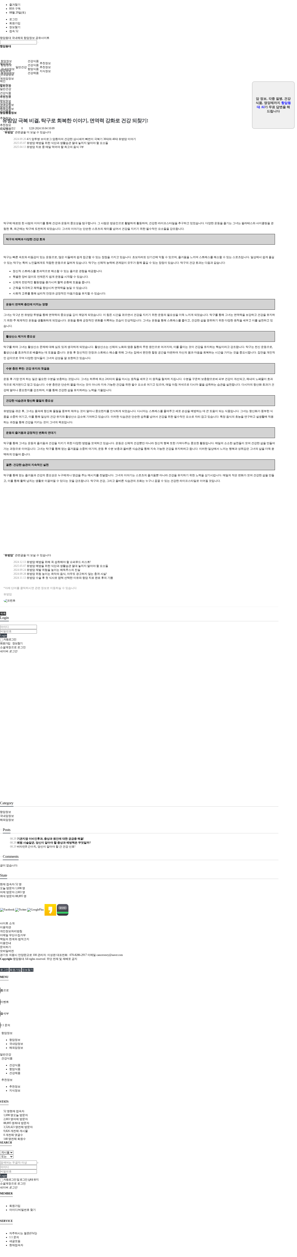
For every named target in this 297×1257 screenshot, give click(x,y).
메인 (3, 81)
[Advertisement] (139, 187)
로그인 (13, 19)
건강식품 (33, 61)
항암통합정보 (8, 112)
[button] (3, 613)
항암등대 (6, 38)
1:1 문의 (14, 1237)
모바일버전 (7, 951)
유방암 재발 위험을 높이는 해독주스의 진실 (46, 570)
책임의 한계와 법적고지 (14, 939)
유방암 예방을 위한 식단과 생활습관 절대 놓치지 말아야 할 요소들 (60, 143)
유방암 (7, 594)
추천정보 (45, 63)
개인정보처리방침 (11, 931)
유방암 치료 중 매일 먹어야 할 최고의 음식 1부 (48, 147)
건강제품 (33, 73)
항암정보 (6, 61)
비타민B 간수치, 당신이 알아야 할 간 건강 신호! (42, 846)
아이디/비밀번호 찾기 (22, 1209)
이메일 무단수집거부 (13, 935)
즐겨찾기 (14, 4)
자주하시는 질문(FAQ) (23, 1233)
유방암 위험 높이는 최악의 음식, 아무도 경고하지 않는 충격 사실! (60, 573)
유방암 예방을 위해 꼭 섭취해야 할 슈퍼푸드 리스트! (52, 562)
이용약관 (5, 927)
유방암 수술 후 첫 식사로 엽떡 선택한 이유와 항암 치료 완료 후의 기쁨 (63, 577)
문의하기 (5, 947)
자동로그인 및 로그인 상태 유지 (21, 1179)
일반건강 (21, 67)
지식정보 (45, 71)
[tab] (148, 1033)
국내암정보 (8, 69)
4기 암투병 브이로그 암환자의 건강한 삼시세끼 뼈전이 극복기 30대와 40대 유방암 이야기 (74, 139)
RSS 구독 (15, 8)
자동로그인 (9, 639)
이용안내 (5, 943)
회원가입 (14, 23)
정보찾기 (14, 27)
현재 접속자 (11, 884)
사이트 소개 (7, 923)
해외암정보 (7, 78)
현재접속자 (16, 1245)
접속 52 (13, 31)
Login (3, 635)
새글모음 (14, 1241)
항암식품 (33, 69)
